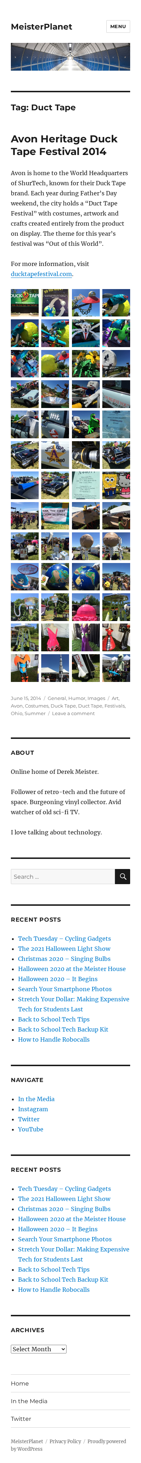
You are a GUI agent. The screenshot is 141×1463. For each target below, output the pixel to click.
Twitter (28, 1119)
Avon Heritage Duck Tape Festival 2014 (64, 145)
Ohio (16, 713)
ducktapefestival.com (41, 274)
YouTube (30, 1129)
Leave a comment (73, 713)
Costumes (36, 706)
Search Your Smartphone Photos (65, 989)
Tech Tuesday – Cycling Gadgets (64, 938)
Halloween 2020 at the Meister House (72, 968)
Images (96, 698)
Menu (118, 26)
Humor (76, 698)
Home (20, 1383)
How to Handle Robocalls (54, 1039)
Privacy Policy (65, 1441)
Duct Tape (90, 706)
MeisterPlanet (41, 27)
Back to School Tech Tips (54, 1019)
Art (115, 698)
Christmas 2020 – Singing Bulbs (64, 958)
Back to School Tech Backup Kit (63, 1029)
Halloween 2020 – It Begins (58, 979)
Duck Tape (63, 706)
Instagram (33, 1109)
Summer (35, 713)
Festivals (114, 706)
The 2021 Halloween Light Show (64, 948)
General (57, 698)
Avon (17, 706)
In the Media (36, 1099)
